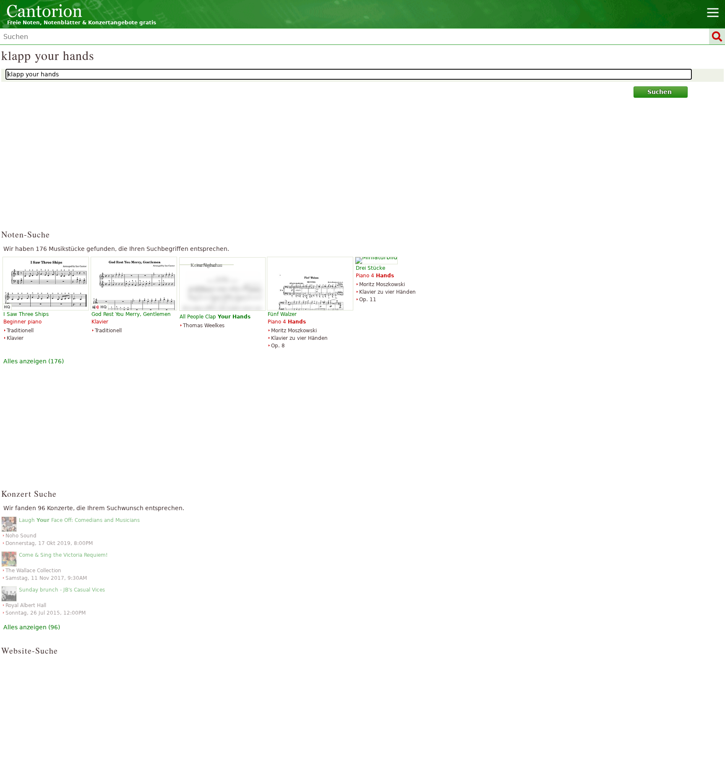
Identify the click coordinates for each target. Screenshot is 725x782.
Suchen (659, 92)
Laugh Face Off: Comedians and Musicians (79, 520)
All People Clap (215, 317)
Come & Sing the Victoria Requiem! (63, 555)
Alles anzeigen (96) (31, 627)
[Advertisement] (363, 167)
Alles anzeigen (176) (33, 361)
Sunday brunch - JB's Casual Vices (62, 590)
